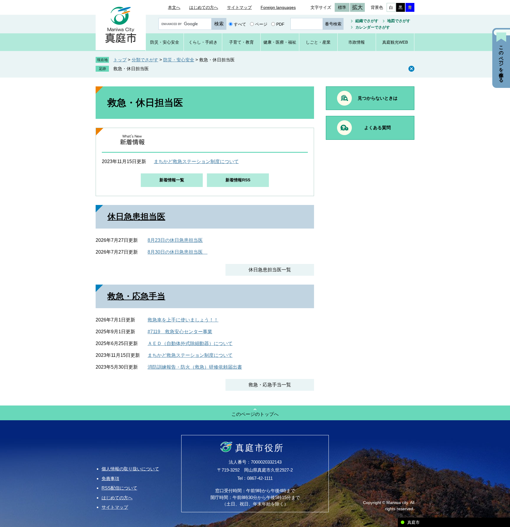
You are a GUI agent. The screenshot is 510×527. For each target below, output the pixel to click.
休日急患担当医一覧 (270, 269)
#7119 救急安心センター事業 (180, 331)
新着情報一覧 (171, 180)
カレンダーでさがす (372, 27)
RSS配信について (119, 487)
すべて (240, 24)
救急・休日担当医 (131, 68)
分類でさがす (145, 59)
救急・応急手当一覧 (270, 384)
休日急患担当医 (136, 216)
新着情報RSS (237, 180)
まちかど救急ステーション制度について (196, 161)
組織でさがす (366, 21)
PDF (280, 24)
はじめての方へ (203, 7)
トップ (120, 59)
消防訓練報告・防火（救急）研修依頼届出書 (195, 367)
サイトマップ (239, 7)
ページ (261, 24)
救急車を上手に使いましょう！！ (183, 319)
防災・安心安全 (178, 59)
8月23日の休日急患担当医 (175, 240)
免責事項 (110, 478)
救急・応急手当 (136, 296)
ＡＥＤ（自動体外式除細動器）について (190, 343)
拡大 (357, 7)
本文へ (174, 7)
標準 (342, 7)
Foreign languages (278, 7)
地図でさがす (398, 21)
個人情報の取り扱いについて (130, 468)
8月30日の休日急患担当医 (177, 252)
